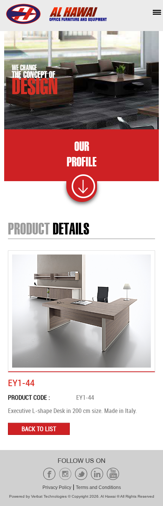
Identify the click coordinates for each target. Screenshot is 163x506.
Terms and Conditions (98, 487)
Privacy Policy (56, 487)
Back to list (39, 429)
